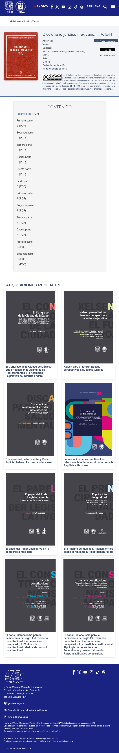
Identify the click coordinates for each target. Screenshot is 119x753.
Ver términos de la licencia (101, 88)
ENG (98, 6)
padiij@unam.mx (66, 741)
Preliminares (24, 113)
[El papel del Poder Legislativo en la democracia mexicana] (30, 513)
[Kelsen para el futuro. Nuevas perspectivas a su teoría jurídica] (88, 334)
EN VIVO (42, 6)
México (46, 61)
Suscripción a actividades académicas (27, 710)
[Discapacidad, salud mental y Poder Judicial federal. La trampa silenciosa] (30, 425)
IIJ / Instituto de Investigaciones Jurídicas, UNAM (63, 53)
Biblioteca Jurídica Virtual (26, 21)
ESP (89, 6)
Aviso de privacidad (18, 716)
